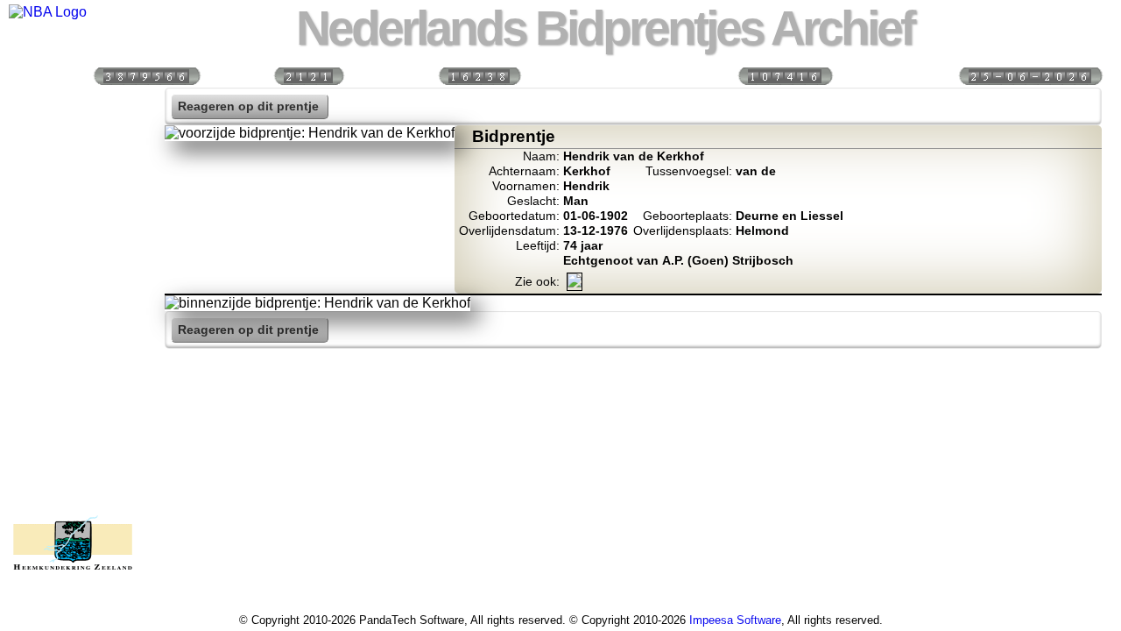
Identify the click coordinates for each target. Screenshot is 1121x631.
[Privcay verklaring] (72, 445)
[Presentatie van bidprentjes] (72, 369)
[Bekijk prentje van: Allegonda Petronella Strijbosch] (575, 283)
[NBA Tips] (72, 219)
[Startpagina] (72, 106)
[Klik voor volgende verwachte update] (1029, 74)
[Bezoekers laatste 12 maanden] (146, 74)
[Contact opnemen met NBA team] (72, 256)
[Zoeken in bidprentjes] (72, 143)
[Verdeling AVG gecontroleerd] (785, 74)
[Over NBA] (48, 11)
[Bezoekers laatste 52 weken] (479, 74)
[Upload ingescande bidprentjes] (72, 294)
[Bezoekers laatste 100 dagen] (308, 74)
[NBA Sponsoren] (72, 482)
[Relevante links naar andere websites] (72, 332)
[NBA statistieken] (72, 181)
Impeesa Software (735, 620)
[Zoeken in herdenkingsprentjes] (72, 407)
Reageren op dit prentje (248, 106)
